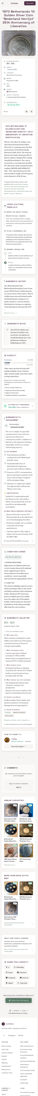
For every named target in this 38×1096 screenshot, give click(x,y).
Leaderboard (6, 1066)
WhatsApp (20, 967)
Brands (4, 1056)
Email (10, 972)
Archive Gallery (7, 1053)
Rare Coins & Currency (14, 75)
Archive (16, 1010)
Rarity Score (6, 1069)
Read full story (9, 313)
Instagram (12, 1035)
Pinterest (23, 972)
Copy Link (23, 983)
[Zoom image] (5, 34)
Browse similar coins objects (16, 720)
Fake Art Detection (26, 1046)
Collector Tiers (7, 1073)
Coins (24, 1010)
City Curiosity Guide (27, 1070)
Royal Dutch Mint (12, 80)
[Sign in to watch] (27, 112)
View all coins (9, 865)
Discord (25, 978)
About (4, 1094)
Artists (4, 1059)
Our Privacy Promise (27, 1092)
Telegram (11, 978)
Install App (24, 1083)
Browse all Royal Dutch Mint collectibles (14, 924)
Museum (5, 1063)
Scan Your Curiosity (20, 1000)
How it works (6, 1046)
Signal (10, 983)
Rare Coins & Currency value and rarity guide (16, 950)
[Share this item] (31, 112)
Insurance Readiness (27, 1061)
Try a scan (30, 3)
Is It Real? (23, 1079)
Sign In (18, 787)
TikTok (20, 1035)
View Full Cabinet (17, 746)
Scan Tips (5, 1049)
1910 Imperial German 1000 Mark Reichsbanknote (16, 188)
